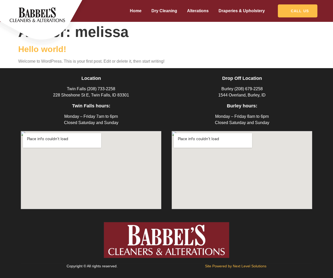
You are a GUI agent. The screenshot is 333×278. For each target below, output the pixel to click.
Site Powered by (235, 266)
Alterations (198, 11)
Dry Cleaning (164, 11)
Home (136, 11)
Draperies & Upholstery (242, 11)
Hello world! (42, 49)
